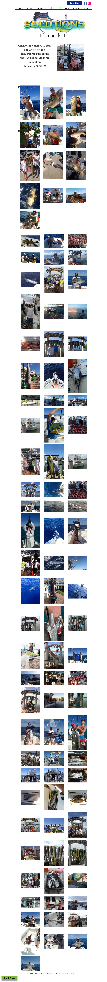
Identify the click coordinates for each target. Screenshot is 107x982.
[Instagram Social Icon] (89, 3)
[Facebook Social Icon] (85, 3)
